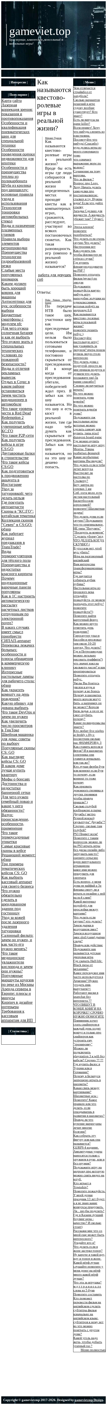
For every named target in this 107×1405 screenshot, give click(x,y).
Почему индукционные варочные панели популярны (16, 585)
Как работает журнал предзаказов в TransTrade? (13, 540)
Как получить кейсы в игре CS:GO (13, 444)
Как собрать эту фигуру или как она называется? (86, 1139)
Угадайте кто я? (84, 1243)
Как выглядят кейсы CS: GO (13, 759)
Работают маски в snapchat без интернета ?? (85, 996)
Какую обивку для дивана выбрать (17, 705)
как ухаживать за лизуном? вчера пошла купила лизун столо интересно (89, 352)
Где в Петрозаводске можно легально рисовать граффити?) (88, 655)
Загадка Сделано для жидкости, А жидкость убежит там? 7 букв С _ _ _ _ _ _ (89, 217)
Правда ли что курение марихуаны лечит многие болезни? (87, 1125)
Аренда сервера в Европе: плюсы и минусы (16, 993)
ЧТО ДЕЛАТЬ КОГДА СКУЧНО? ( (88, 542)
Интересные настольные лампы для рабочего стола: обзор (18, 678)
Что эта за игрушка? (87, 1282)
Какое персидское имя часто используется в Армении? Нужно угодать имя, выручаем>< (88, 981)
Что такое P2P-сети (17, 435)
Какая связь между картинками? (86, 1090)
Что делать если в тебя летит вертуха (89, 467)
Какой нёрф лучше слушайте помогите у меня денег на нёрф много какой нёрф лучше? (88, 1270)
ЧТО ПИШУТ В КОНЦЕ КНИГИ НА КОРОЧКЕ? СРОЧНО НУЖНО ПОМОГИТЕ (88, 1010)
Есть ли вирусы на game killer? (86, 121)
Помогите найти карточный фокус (85, 618)
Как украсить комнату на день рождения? (15, 694)
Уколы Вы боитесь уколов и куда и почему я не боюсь (86, 687)
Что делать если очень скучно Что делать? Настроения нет (89, 243)
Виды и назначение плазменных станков (18, 230)
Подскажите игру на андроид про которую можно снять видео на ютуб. (88, 1173)
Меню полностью (93, 1350)
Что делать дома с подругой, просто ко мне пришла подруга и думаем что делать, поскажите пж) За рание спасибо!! (89, 371)
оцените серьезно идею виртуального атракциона (87, 862)
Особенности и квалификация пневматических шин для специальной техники (15, 134)
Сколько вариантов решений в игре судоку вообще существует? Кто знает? (86, 108)
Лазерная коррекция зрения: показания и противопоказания (17, 112)
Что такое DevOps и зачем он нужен (18, 714)
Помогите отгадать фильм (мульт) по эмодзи (86, 278)
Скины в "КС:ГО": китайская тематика (18, 513)
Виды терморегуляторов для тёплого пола (16, 555)
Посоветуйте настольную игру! (86, 340)
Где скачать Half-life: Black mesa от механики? (88, 965)
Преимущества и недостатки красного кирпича (16, 569)
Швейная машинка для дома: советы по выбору (17, 739)
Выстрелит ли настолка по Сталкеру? (83, 477)
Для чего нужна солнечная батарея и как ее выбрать (17, 332)
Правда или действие (88, 945)
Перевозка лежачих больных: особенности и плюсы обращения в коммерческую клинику (17, 656)
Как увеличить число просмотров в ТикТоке (17, 725)
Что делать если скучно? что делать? (87, 919)
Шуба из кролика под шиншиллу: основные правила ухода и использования (17, 194)
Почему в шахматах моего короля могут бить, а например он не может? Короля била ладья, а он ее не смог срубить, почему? (88, 707)
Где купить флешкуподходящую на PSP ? (88, 266)
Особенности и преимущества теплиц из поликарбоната (14, 174)
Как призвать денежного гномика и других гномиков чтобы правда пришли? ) (88, 794)
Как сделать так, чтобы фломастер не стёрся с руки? (87, 254)
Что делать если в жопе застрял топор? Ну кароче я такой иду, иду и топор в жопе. (89, 1252)
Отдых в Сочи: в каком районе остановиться (15, 386)
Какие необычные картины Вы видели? (88, 459)
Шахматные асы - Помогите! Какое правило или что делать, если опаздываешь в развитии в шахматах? (89, 1106)
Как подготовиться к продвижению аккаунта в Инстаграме (17, 478)
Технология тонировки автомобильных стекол (14, 214)
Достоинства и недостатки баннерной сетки (15, 788)
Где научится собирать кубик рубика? (84, 580)
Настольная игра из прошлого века (86, 590)
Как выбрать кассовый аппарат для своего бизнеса (17, 881)
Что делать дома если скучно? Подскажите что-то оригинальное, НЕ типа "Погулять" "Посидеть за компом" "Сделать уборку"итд (88, 526)
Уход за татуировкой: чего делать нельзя (16, 493)
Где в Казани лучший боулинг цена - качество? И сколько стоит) (88, 1221)
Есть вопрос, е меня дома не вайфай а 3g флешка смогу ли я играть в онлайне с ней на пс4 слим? (89, 889)
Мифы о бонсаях (15, 779)
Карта (6, 100)
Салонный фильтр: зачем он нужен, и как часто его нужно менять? (17, 942)
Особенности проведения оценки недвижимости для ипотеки (18, 156)
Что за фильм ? (83, 179)
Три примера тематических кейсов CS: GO (14, 868)
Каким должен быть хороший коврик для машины (13, 290)
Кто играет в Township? (82, 1185)
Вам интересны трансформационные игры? (88, 568)
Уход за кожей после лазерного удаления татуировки (15, 924)
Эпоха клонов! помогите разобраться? (83, 231)
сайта (17, 100)
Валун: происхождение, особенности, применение (15, 821)
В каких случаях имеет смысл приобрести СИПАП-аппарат (16, 634)
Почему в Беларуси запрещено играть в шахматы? (87, 1080)
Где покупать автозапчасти (12, 504)
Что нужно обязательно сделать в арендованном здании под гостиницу (13, 902)
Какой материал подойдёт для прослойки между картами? (85, 907)
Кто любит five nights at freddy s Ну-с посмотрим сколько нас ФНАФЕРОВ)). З (88, 737)
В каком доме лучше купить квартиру (13, 770)
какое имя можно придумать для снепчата (85, 873)
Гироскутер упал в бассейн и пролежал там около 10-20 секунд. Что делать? (87, 641)
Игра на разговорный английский (88, 558)
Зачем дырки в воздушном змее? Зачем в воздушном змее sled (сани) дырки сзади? (89, 933)
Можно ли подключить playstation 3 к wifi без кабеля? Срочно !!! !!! (89, 1054)
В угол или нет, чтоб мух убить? (87, 550)
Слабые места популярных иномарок (13, 274)
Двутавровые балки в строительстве (18, 455)
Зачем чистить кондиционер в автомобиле (14, 399)
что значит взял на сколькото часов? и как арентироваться (89, 667)
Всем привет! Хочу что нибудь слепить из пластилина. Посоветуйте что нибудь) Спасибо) (89, 135)
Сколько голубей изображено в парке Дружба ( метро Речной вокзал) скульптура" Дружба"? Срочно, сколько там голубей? (89, 818)
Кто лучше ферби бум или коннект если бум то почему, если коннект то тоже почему (88, 774)
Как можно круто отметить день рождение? (85, 627)
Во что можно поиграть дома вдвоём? (83, 397)
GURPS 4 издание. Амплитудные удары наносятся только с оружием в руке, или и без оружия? (89, 1155)
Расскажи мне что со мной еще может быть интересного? (88, 1235)
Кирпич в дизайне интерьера (17, 1004)
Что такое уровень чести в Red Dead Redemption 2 (16, 413)
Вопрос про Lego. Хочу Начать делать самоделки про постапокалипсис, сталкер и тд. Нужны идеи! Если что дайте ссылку (88, 195)
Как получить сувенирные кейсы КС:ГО (17, 426)
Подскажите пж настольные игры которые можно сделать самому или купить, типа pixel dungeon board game (87, 427)
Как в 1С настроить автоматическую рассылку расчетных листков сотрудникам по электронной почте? (18, 609)
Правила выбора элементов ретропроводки (15, 243)
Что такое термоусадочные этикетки (15, 837)
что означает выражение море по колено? (87, 163)
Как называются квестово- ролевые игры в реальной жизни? (86, 320)
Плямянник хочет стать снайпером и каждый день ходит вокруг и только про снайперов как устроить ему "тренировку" (87, 1032)
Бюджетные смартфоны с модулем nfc (12, 319)
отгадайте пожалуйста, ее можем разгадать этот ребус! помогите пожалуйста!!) (89, 604)
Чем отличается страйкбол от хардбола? (84, 92)
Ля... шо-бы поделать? (88, 1211)
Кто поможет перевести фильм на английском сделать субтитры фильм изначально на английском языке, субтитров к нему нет (88, 1310)
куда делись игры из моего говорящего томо (87, 151)
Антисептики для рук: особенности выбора (16, 305)
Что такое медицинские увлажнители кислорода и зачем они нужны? (17, 962)
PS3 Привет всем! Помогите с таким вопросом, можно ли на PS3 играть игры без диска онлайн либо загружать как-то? (89, 844)
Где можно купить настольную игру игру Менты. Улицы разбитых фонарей (89, 447)
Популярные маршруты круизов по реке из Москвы (17, 980)
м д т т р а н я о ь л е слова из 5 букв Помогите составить (87, 1290)
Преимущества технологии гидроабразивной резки (16, 259)
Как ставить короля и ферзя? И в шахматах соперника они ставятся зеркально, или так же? (88, 754)
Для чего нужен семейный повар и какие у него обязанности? (17, 803)
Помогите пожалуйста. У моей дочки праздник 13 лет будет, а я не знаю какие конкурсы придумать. (89, 1199)
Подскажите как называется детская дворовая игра (87, 953)
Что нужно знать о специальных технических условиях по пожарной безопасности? (17, 353)
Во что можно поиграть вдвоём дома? (85, 409)
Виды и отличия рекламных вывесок (15, 372)
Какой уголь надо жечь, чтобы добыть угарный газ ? (87, 1342)
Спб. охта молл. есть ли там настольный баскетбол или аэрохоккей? (87, 498)
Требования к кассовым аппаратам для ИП (17, 1015)
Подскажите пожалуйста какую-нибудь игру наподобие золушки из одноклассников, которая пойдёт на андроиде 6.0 (89, 298)
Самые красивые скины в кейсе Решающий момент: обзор (18, 853)
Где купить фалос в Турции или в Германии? (86, 1068)
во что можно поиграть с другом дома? (86, 1330)
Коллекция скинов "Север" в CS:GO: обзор (17, 524)
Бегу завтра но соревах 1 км (83, 487)
